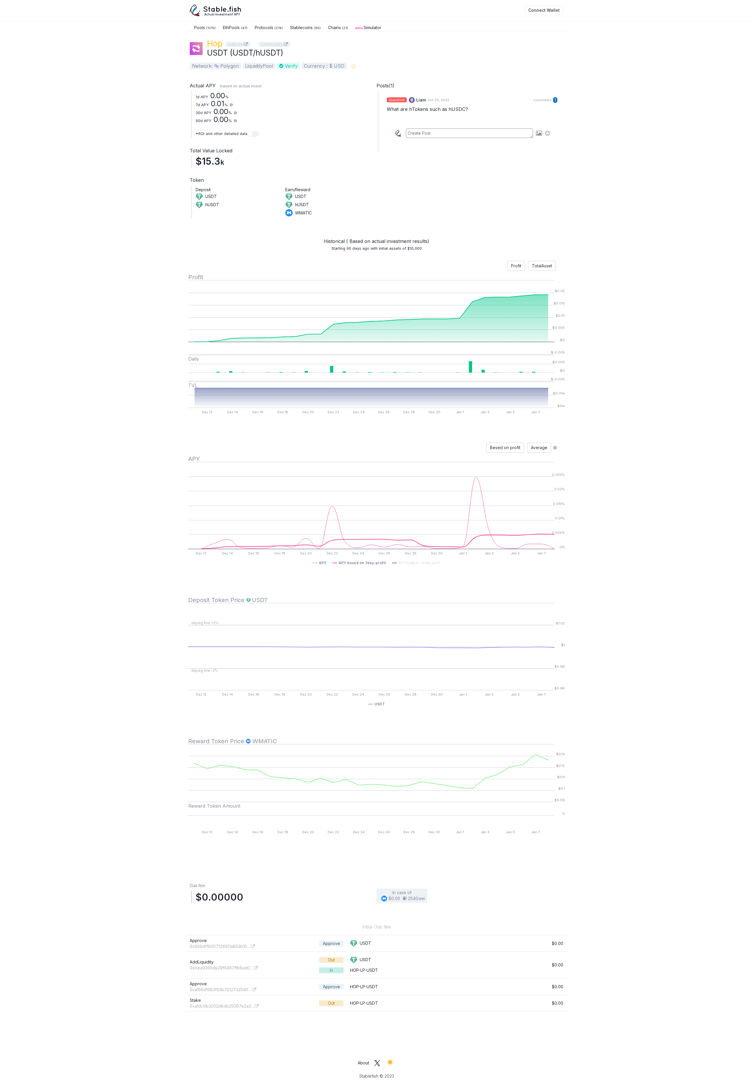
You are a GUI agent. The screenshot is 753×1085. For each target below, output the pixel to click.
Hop (215, 44)
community (272, 44)
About (363, 1062)
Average (539, 447)
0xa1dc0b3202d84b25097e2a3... (222, 1006)
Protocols (269, 27)
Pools (205, 27)
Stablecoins (305, 27)
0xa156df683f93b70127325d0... (221, 989)
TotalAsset (542, 265)
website (236, 44)
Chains (338, 27)
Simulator (368, 27)
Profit (516, 265)
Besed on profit (505, 447)
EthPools (235, 27)
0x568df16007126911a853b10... (220, 946)
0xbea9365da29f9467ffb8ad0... (222, 967)
